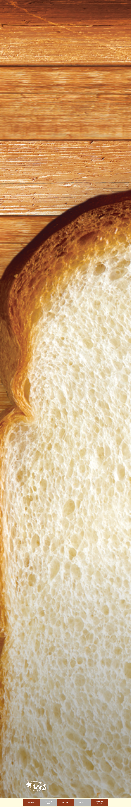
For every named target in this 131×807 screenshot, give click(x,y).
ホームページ (32, 802)
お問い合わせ (82, 802)
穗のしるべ (65, 802)
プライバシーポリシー (99, 802)
